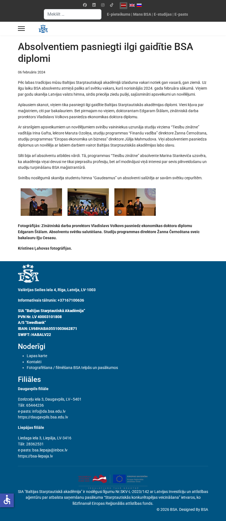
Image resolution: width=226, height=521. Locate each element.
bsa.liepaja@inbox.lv (50, 450)
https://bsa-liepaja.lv (35, 456)
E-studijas (163, 14)
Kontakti (34, 362)
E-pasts (181, 14)
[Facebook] (85, 5)
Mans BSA (142, 14)
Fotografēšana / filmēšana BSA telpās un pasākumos (72, 367)
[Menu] (21, 28)
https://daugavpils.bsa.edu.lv (43, 417)
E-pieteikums (118, 14)
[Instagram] (102, 5)
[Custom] (111, 5)
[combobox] (72, 14)
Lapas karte (37, 356)
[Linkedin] (94, 5)
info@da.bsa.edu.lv (49, 411)
